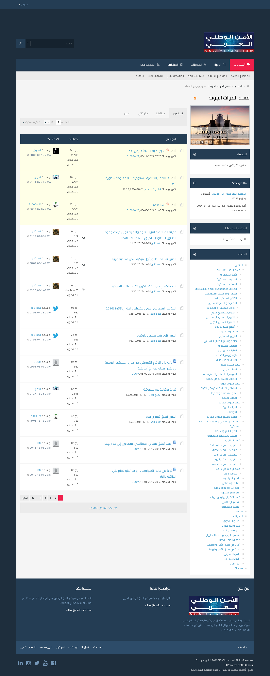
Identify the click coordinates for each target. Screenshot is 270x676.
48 (32, 497)
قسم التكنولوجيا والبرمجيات (225, 497)
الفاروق (37, 150)
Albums (239, 568)
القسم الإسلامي (231, 502)
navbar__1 (46, 647)
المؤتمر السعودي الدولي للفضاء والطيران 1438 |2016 (141, 308)
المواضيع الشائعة (217, 75)
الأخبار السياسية (231, 478)
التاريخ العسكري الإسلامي (220, 317)
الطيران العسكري (228, 336)
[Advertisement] (135, 18)
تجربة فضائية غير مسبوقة (159, 389)
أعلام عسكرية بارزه (225, 326)
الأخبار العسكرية (228, 274)
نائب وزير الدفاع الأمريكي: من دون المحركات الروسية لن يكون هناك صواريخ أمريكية (140, 365)
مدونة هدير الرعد (231, 530)
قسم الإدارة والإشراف (228, 468)
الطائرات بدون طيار (227, 350)
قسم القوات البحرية (229, 402)
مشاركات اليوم (196, 75)
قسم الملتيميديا (231, 440)
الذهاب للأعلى (28, 647)
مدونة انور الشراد (231, 525)
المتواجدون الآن (175, 75)
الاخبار (218, 65)
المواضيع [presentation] (178, 113)
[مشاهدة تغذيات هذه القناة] (196, 98)
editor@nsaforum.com (158, 605)
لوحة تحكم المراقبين (66, 647)
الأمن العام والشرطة (226, 430)
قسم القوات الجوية (220, 86)
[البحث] (20, 43)
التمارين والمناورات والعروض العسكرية (216, 288)
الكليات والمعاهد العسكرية (222, 435)
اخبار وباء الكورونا (231, 520)
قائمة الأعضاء (155, 75)
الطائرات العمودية (227, 345)
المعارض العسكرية (227, 279)
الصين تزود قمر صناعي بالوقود (156, 335)
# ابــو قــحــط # (153, 189)
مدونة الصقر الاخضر (229, 539)
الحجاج (37, 177)
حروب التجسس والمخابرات (221, 307)
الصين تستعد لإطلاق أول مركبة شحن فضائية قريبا (144, 259)
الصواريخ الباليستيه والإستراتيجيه (220, 374)
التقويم (140, 75)
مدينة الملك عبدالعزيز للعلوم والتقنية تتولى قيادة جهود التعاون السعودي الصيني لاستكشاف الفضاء (140, 235)
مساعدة (98, 647)
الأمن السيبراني (232, 554)
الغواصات (232, 412)
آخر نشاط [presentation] (160, 113)
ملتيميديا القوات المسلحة (223, 445)
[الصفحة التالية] (45, 122)
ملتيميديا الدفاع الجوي (225, 459)
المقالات (173, 65)
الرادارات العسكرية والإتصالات (221, 378)
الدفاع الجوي (230, 369)
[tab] (178, 113)
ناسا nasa (159, 205)
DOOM (135, 373)
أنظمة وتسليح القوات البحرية (222, 416)
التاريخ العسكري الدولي (222, 322)
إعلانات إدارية (230, 473)
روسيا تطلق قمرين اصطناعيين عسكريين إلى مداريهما (138, 443)
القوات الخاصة (229, 397)
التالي (25, 497)
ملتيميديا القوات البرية (225, 454)
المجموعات (147, 65)
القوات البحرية (230, 407)
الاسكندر (156, 243)
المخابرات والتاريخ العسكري (222, 303)
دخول (24, 4)
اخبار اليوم (235, 563)
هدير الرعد (155, 313)
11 (39, 497)
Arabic (243, 647)
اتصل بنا (85, 647)
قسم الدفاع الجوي (230, 364)
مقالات (239, 511)
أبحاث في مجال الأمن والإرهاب (223, 544)
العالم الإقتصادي (231, 483)
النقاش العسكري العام (225, 298)
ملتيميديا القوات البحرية (224, 464)
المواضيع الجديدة (240, 75)
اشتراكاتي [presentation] (143, 113)
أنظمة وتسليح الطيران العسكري (220, 340)
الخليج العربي (154, 394)
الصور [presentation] (127, 113)
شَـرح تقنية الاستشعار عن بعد (147, 151)
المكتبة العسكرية (230, 506)
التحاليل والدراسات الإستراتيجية (221, 293)
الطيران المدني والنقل (225, 359)
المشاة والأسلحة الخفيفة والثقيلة (219, 388)
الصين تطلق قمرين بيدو (161, 416)
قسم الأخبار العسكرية (228, 269)
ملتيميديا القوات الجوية (224, 449)
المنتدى (238, 86)
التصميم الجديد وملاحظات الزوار (223, 535)
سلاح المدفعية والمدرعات (223, 393)
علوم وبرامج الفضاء (226, 355)
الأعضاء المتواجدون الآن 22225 (229, 193)
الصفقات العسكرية (227, 284)
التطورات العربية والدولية (227, 487)
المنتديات (239, 64)
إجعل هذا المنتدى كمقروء (104, 507)
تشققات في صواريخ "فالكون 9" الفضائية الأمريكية (143, 286)
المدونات (196, 65)
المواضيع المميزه (230, 492)
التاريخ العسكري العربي (222, 312)
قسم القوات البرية (230, 383)
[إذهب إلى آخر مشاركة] (28, 155)
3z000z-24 (133, 156)
